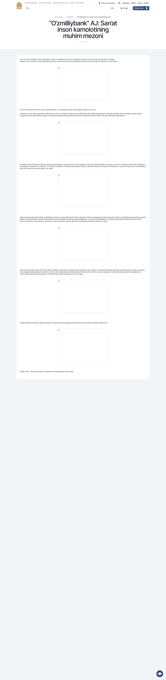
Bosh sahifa (59, 17)
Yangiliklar (69, 17)
